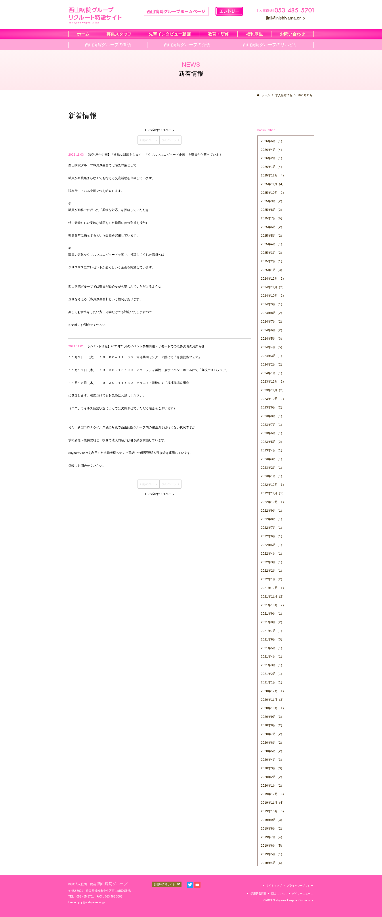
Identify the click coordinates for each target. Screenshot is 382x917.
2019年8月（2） (272, 828)
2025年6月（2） (272, 227)
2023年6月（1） (272, 433)
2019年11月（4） (273, 802)
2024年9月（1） (272, 304)
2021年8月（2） (272, 622)
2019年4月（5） (272, 863)
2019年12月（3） (273, 794)
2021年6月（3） (272, 639)
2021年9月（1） (272, 613)
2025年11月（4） (273, 184)
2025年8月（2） (272, 209)
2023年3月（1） (272, 459)
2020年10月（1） (273, 708)
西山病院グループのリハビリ (270, 44)
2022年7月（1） (272, 527)
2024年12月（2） (273, 278)
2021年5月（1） (272, 648)
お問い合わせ (292, 34)
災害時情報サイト (164, 884)
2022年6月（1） (272, 536)
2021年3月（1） (272, 665)
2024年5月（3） (272, 338)
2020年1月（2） (272, 785)
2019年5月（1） (272, 854)
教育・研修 (218, 34)
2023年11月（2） (273, 390)
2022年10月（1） (273, 502)
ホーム (83, 34)
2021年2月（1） (272, 673)
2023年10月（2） (273, 398)
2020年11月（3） (273, 699)
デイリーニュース (302, 893)
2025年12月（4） (273, 175)
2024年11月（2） (273, 287)
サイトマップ (274, 885)
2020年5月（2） (272, 751)
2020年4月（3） (272, 759)
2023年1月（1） (272, 476)
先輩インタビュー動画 (170, 34)
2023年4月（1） (272, 450)
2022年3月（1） (272, 562)
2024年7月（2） (272, 321)
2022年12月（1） (273, 484)
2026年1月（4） (272, 166)
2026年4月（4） (272, 149)
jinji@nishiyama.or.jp (285, 17)
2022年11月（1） (273, 493)
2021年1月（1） (272, 682)
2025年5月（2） (272, 235)
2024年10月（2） (273, 295)
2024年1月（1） (272, 373)
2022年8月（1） (272, 519)
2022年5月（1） (272, 545)
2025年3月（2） (272, 252)
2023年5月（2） (272, 441)
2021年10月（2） (273, 605)
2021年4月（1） (272, 656)
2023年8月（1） (272, 416)
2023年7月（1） (272, 424)
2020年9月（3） (272, 716)
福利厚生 (254, 34)
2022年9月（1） (272, 510)
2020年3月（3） (272, 768)
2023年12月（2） (273, 381)
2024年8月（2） (272, 313)
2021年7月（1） (272, 631)
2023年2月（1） (272, 467)
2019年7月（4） (272, 837)
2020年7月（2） (272, 734)
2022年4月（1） (272, 553)
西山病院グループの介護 (187, 44)
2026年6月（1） (272, 141)
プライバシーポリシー (300, 885)
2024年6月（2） (272, 330)
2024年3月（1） (272, 356)
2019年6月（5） (272, 845)
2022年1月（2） (272, 579)
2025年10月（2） (273, 192)
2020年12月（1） (273, 691)
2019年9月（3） (272, 820)
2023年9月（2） (272, 407)
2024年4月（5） (272, 347)
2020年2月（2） (272, 777)
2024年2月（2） (272, 364)
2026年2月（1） (272, 158)
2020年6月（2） (272, 742)
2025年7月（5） (272, 218)
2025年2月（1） (272, 261)
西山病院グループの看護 (108, 44)
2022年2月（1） (272, 570)
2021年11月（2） (273, 596)
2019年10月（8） (273, 811)
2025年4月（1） (272, 244)
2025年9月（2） (272, 201)
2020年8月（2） (272, 725)
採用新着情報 (258, 893)
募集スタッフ (119, 34)
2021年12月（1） (273, 588)
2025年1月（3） (272, 270)
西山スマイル (279, 893)
